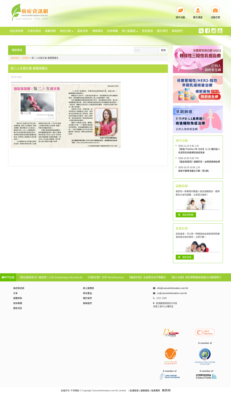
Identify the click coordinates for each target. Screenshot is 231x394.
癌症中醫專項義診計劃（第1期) (193, 171)
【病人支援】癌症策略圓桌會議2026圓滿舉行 (195, 277)
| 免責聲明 (155, 390)
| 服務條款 (144, 390)
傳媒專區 (97, 30)
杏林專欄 (112, 30)
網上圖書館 (128, 30)
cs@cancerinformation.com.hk (172, 293)
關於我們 (162, 30)
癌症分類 (65, 30)
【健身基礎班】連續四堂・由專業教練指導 (199, 161)
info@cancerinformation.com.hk (172, 288)
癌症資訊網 (16, 30)
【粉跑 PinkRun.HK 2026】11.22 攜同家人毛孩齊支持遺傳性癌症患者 (199, 151)
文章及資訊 (34, 30)
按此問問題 (187, 214)
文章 (15, 293)
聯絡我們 (177, 30)
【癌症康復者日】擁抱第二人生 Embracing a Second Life (50, 277)
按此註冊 (186, 257)
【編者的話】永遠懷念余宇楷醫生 (147, 277)
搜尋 (163, 50)
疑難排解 (50, 30)
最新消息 (82, 30)
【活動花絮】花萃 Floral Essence (105, 277)
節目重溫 (147, 30)
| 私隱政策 (134, 390)
